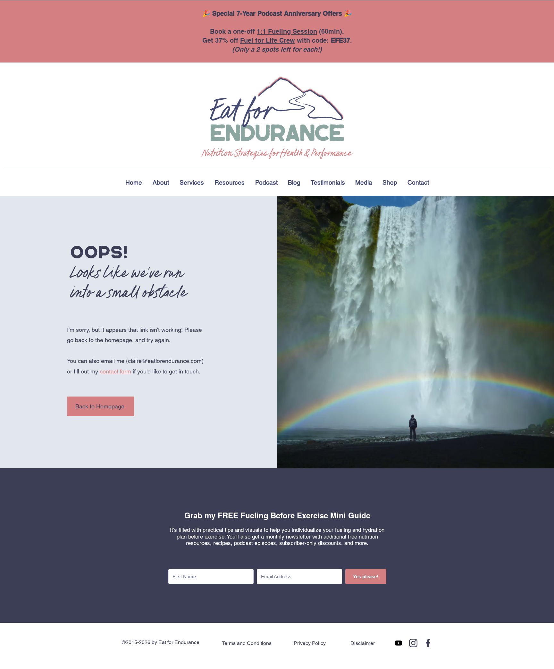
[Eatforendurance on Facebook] (428, 643)
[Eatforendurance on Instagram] (413, 643)
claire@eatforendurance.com (165, 360)
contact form (115, 371)
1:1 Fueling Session (287, 31)
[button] (229, 182)
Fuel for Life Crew (267, 40)
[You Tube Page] (398, 643)
